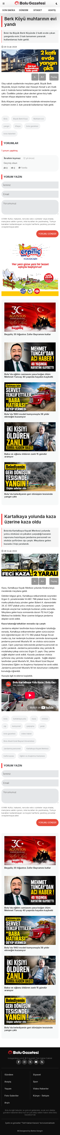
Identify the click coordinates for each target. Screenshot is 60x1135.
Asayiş (52, 10)
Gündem (23, 10)
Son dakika (8, 10)
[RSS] (42, 1062)
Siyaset (37, 10)
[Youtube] (36, 1062)
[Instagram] (24, 1062)
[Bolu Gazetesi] (30, 1052)
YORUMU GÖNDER (47, 233)
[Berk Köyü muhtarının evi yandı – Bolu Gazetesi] (30, 3)
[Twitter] (30, 1062)
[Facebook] (18, 1062)
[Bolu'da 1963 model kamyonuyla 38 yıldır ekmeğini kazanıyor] (30, 396)
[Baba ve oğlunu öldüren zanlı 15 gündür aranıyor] (30, 436)
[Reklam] (30, 295)
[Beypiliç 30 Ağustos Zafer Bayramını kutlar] (30, 317)
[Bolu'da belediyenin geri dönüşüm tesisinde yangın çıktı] (30, 476)
